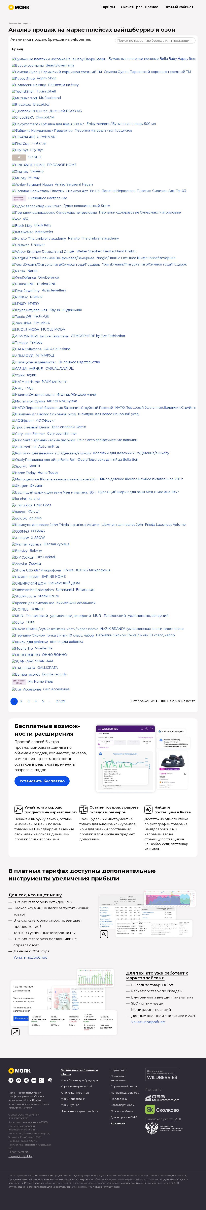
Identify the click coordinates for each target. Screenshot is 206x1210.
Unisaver (38, 245)
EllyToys (36, 150)
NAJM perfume (54, 381)
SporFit (34, 466)
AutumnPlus (48, 446)
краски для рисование (76, 602)
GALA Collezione (57, 349)
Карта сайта (119, 1070)
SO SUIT (35, 157)
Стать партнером (123, 1104)
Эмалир (37, 171)
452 (26, 219)
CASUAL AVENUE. (59, 368)
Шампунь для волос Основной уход (108, 414)
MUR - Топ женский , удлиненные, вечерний (131, 616)
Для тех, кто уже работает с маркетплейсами (157, 975)
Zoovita (35, 564)
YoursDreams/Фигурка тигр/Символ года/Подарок (144, 264)
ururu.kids (42, 505)
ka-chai (34, 499)
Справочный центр (124, 1086)
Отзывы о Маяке (122, 1111)
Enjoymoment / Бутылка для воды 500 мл (121, 124)
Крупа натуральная (65, 310)
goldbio (35, 518)
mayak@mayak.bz (20, 1156)
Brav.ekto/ (41, 104)
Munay (34, 178)
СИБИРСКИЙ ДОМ (64, 583)
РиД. (29, 388)
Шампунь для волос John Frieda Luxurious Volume (143, 525)
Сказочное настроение (47, 198)
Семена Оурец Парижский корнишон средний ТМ (147, 72)
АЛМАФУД (45, 355)
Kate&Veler (44, 232)
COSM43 (38, 531)
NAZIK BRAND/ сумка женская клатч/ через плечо (142, 629)
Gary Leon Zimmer (62, 433)
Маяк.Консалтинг (72, 1098)
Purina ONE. (47, 284)
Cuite (30, 622)
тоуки (31, 375)
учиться (39, 1182)
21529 (60, 701)
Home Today (48, 473)
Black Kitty (42, 225)
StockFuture (48, 596)
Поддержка (119, 1098)
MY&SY (33, 303)
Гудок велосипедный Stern (87, 206)
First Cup (39, 143)
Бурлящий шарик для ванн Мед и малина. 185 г (138, 492)
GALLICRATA (47, 668)
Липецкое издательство (79, 362)
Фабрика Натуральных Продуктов (103, 130)
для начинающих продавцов (50, 1175)
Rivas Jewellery (54, 290)
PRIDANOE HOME (62, 165)
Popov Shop (47, 78)
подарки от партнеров (106, 1186)
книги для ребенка (66, 642)
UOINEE (37, 609)
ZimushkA (41, 323)
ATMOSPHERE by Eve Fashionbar (98, 336)
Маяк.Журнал (70, 1104)
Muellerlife (44, 648)
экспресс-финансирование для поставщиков (135, 1182)
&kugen (36, 485)
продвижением (17, 1179)
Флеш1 (34, 511)
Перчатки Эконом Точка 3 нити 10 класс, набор (135, 635)
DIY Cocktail (46, 557)
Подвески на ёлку (63, 85)
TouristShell (46, 91)
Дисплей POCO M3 (65, 111)
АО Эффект (45, 420)
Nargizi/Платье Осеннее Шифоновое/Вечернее (136, 258)
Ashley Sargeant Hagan (74, 184)
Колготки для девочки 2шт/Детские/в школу (131, 453)
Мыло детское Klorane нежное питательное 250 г (141, 479)
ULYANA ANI (47, 137)
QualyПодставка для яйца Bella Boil (107, 459)
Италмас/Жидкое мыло (76, 394)
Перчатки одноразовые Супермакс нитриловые (140, 212)
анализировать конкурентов (76, 1179)
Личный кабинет (179, 7)
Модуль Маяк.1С (169, 1179)
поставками (179, 1175)
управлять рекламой (158, 1175)
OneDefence (48, 277)
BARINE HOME (53, 577)
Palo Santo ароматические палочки (107, 440)
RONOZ (36, 297)
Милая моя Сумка (62, 401)
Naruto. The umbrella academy (93, 238)
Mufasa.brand (50, 98)
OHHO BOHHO (54, 655)
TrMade (36, 342)
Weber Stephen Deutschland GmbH (106, 251)
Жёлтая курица (56, 544)
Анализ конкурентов (75, 1092)
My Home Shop (40, 681)
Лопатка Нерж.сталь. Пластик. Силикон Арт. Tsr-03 (144, 191)
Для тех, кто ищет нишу (35, 895)
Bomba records (54, 674)
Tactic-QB (41, 316)
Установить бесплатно (42, 781)
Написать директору (125, 1092)
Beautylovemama (60, 65)
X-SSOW (38, 538)
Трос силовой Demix (69, 427)
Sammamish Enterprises (75, 590)
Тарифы (108, 7)
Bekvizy (36, 551)
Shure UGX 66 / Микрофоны (87, 570)
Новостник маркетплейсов (79, 1111)
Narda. (33, 271)
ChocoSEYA (45, 117)
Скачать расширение (139, 7)
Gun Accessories (56, 689)
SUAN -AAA (44, 661)
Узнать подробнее (30, 957)
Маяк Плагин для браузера (79, 1080)
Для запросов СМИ (124, 1117)
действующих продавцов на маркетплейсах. (100, 1175)
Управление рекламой (76, 1086)
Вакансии (118, 1123)
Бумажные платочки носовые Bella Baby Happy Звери (154, 59)
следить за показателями (43, 1179)
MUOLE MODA (53, 329)
